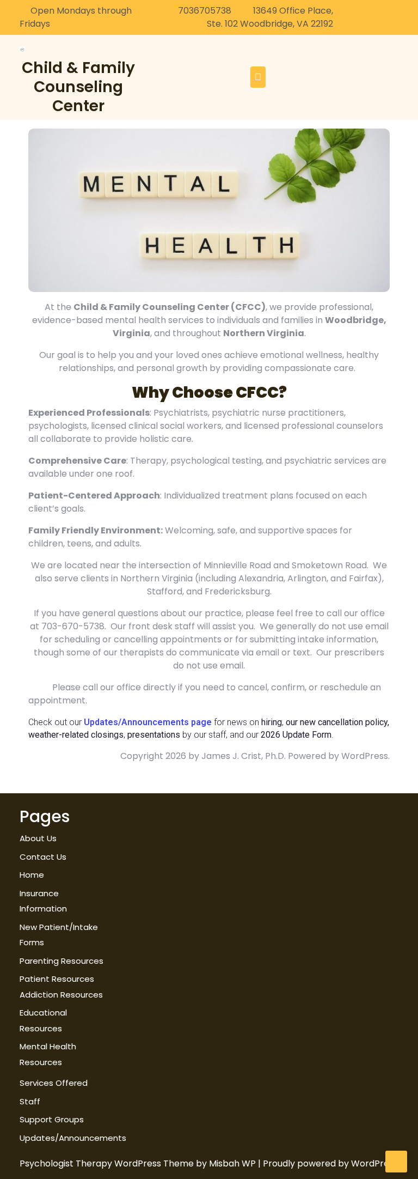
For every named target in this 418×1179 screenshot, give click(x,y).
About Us (38, 838)
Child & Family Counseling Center (78, 87)
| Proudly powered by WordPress (328, 1163)
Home (32, 874)
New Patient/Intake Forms (59, 935)
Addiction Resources (61, 994)
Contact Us (43, 856)
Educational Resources (43, 1020)
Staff (30, 1101)
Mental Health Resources (48, 1054)
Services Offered (54, 1083)
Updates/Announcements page (149, 722)
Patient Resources (57, 978)
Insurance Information (43, 901)
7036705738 (204, 10)
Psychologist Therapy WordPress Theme (108, 1163)
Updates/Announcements (73, 1138)
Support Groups (52, 1119)
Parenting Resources (61, 961)
